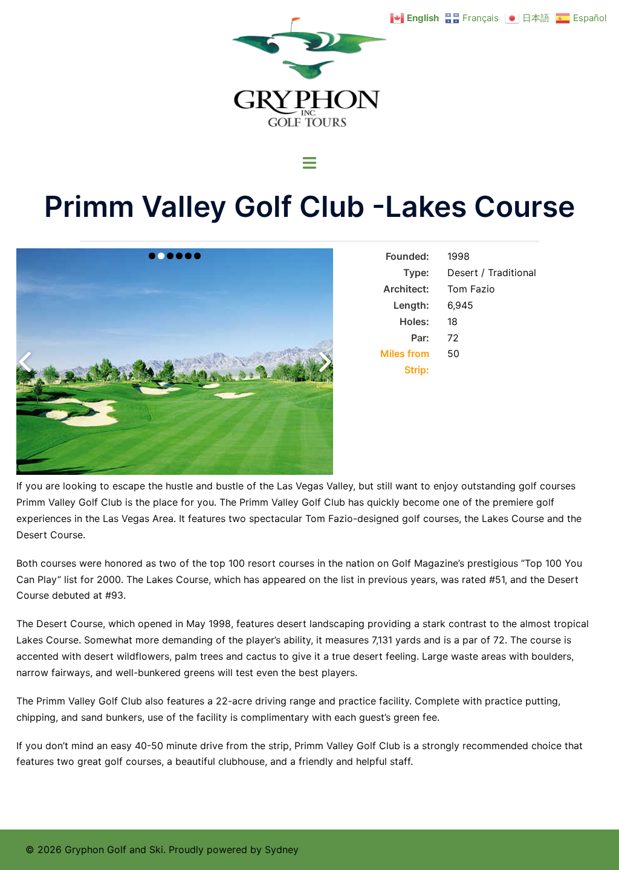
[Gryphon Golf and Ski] (310, 76)
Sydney (282, 849)
